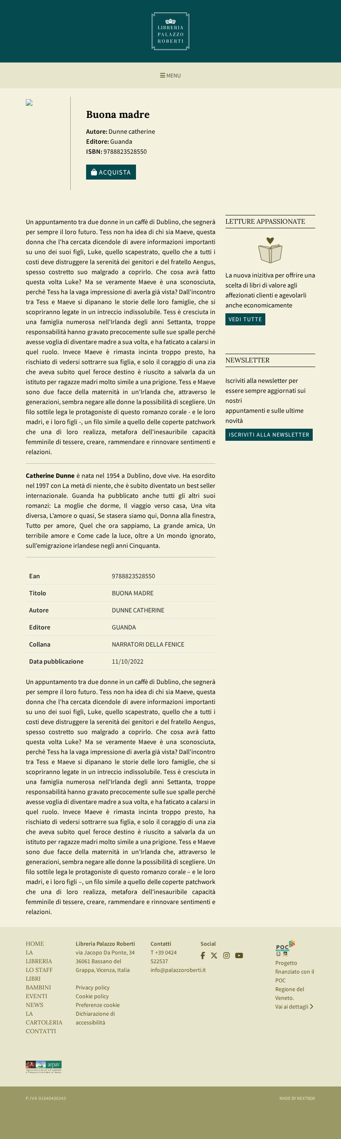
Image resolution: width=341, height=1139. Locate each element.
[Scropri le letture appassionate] (270, 252)
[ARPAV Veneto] (44, 1066)
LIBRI (33, 978)
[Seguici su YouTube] (239, 955)
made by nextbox (297, 1098)
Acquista (114, 172)
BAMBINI (38, 987)
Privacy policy (93, 987)
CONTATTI (41, 1031)
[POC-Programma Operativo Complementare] (285, 948)
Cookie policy (92, 996)
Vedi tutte (245, 319)
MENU (173, 75)
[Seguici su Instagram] (226, 955)
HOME (35, 943)
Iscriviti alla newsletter (269, 434)
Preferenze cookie (98, 1005)
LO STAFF (39, 970)
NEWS (34, 1005)
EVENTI (36, 996)
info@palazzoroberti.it (178, 970)
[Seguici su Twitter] (214, 955)
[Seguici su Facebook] (202, 955)
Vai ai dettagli (292, 1006)
